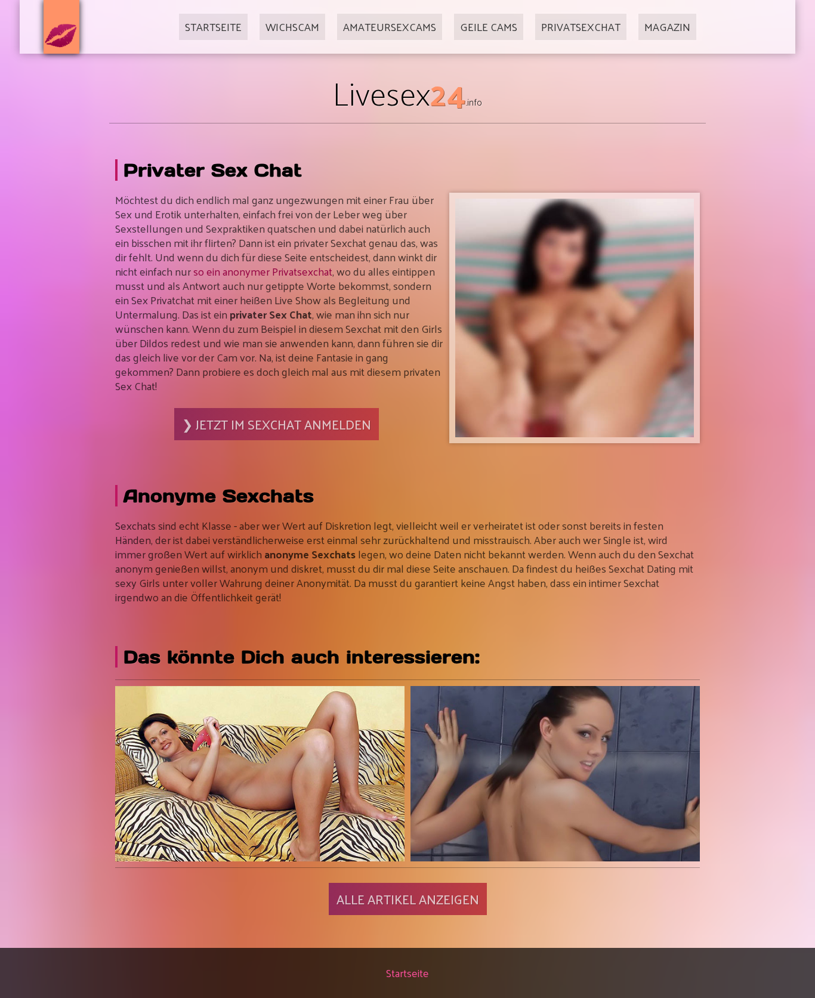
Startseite (213, 26)
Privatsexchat (580, 26)
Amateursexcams (389, 26)
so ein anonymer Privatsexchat (262, 271)
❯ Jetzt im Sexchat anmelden (276, 424)
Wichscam (292, 26)
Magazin (667, 26)
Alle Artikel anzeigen (408, 899)
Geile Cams (488, 26)
